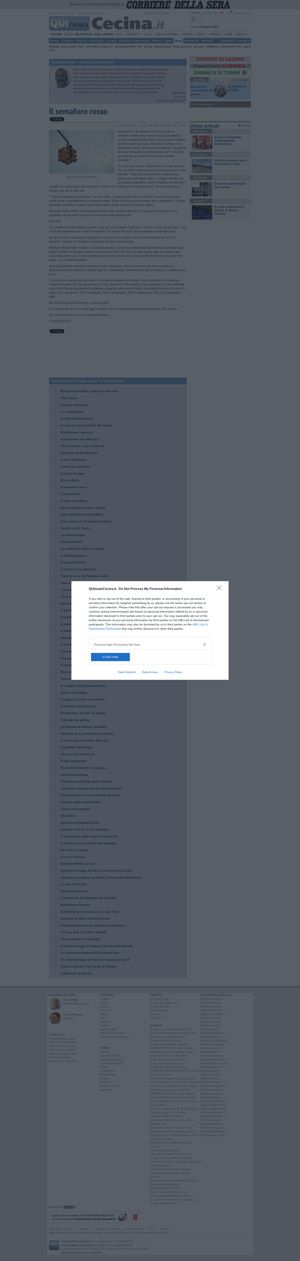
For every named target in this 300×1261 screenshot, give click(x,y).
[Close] (220, 589)
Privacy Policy (173, 672)
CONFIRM (110, 657)
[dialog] (150, 630)
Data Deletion (127, 672)
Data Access (150, 672)
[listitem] (150, 644)
